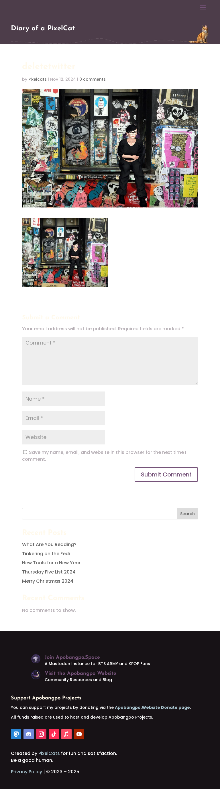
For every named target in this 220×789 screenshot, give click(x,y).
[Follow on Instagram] (41, 734)
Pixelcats (37, 79)
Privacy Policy (26, 771)
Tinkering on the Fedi (46, 553)
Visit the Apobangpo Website (80, 673)
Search (187, 514)
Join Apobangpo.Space (72, 657)
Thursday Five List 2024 (49, 572)
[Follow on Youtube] (79, 734)
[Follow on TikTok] (54, 734)
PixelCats (49, 753)
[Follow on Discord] (28, 734)
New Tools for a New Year (51, 562)
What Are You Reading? (49, 544)
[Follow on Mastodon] (16, 734)
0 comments (92, 79)
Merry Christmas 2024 (47, 581)
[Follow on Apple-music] (66, 734)
